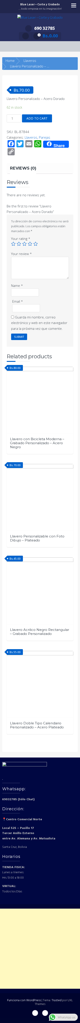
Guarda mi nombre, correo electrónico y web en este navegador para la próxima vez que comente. (39, 322)
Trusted (57, 1000)
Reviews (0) (23, 168)
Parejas (44, 137)
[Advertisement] (40, 949)
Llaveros (30, 60)
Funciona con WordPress (24, 1000)
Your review (21, 253)
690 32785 (44, 28)
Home (10, 60)
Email (17, 301)
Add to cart (37, 118)
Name (17, 285)
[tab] (23, 168)
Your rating (20, 238)
